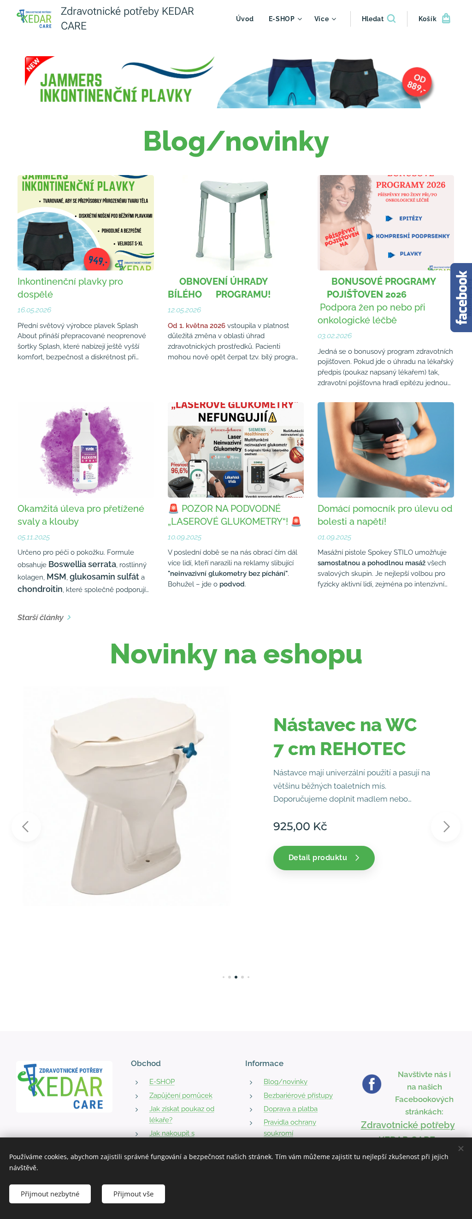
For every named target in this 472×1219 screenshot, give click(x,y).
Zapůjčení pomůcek (180, 1095)
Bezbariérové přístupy (298, 1095)
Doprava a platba (291, 1109)
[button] (378, 18)
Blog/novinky (285, 1082)
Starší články (41, 617)
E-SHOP (162, 1082)
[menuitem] (247, 18)
